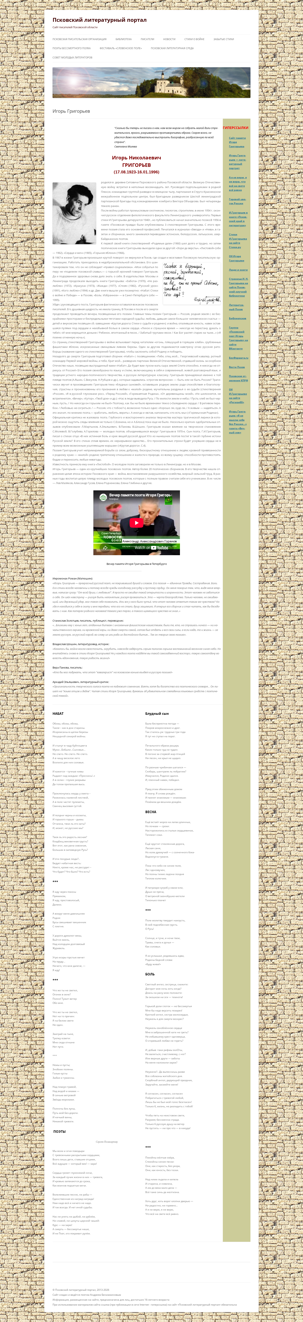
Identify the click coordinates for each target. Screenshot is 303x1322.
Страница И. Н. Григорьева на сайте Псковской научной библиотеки (238, 287)
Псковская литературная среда (172, 48)
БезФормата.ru (238, 358)
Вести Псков (237, 367)
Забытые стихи (224, 39)
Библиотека (124, 39)
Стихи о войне (194, 39)
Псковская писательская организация (80, 39)
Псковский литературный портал (100, 19)
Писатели (147, 39)
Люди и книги (238, 270)
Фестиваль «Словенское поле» (121, 48)
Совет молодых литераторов (72, 57)
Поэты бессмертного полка (72, 48)
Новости (169, 39)
